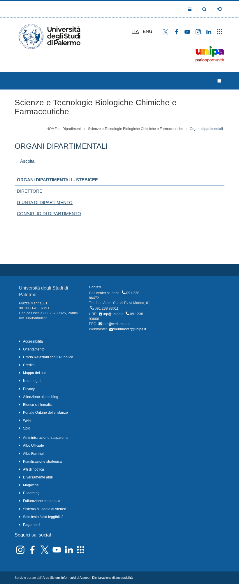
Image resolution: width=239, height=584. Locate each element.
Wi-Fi (27, 420)
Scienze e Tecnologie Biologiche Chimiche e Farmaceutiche (96, 107)
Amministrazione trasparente (45, 438)
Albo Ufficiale (33, 445)
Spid (26, 428)
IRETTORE (29, 191)
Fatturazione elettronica (41, 501)
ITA (135, 31)
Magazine (31, 485)
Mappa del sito (34, 373)
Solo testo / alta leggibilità (43, 517)
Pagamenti (31, 525)
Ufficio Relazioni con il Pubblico (48, 357)
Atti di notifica (33, 469)
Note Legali (32, 381)
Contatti (95, 287)
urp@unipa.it (113, 314)
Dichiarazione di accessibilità (112, 577)
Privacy (29, 389)
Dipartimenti (72, 129)
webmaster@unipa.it (129, 329)
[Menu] (219, 81)
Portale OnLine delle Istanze (45, 413)
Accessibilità (33, 341)
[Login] (219, 9)
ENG (147, 31)
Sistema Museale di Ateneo (44, 509)
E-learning (31, 493)
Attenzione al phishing (40, 397)
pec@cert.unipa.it (116, 324)
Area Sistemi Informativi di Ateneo (66, 577)
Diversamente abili (38, 477)
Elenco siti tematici (37, 405)
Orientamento (34, 349)
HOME (51, 129)
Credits (28, 365)
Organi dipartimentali (206, 129)
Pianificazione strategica (42, 462)
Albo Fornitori (33, 454)
